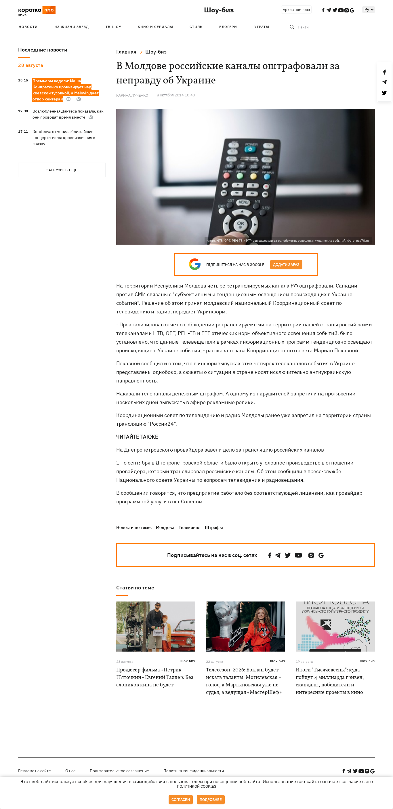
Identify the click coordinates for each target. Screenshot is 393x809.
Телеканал (190, 527)
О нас (70, 770)
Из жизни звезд (71, 26)
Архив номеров (296, 9)
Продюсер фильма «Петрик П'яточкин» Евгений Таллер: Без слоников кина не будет (154, 678)
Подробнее (211, 799)
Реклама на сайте (34, 770)
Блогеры (228, 26)
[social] (269, 555)
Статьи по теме (135, 587)
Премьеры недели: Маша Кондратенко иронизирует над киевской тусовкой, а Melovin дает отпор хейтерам (66, 90)
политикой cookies (196, 786)
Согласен (180, 799)
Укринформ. (212, 311)
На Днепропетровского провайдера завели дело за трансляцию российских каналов (220, 449)
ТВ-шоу (113, 26)
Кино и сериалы (155, 26)
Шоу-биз (219, 9)
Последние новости (42, 49)
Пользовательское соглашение (119, 770)
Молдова (165, 527)
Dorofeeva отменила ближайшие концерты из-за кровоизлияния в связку (64, 137)
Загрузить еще (61, 170)
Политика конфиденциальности (193, 770)
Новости (28, 26)
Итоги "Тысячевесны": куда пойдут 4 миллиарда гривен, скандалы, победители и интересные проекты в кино (330, 681)
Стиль (196, 26)
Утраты (261, 26)
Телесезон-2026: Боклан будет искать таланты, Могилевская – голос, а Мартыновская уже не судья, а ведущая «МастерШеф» (244, 681)
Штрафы (214, 527)
